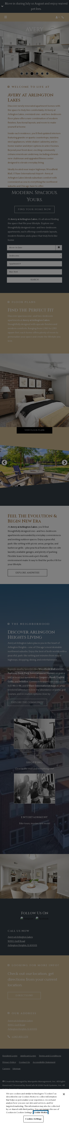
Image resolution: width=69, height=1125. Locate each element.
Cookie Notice (41, 1112)
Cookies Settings (33, 1119)
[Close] (63, 1094)
